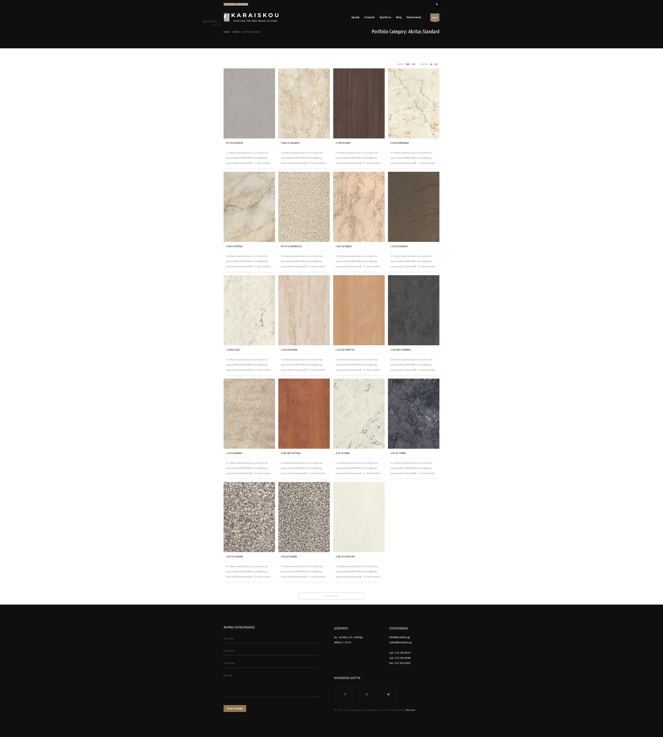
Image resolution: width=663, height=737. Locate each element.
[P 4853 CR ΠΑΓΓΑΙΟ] (249, 207)
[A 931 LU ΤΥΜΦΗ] (413, 414)
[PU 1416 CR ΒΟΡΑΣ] (249, 103)
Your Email (228, 650)
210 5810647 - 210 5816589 (236, 4)
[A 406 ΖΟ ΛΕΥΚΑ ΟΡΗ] (359, 517)
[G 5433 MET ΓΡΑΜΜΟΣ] (413, 310)
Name (408, 64)
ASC (431, 64)
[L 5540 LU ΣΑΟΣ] (249, 310)
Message (228, 675)
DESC (436, 64)
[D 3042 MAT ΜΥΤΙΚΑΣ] (304, 414)
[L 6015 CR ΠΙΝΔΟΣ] (359, 207)
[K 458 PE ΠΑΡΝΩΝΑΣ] (413, 103)
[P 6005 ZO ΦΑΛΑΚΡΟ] (304, 103)
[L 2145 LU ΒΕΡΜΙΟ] (249, 414)
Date (414, 64)
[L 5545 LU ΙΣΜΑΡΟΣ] (413, 207)
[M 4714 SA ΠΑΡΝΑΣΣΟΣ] (304, 207)
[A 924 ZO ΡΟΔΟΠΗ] (249, 517)
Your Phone (229, 663)
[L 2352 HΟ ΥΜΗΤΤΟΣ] (359, 310)
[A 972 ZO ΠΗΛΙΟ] (359, 414)
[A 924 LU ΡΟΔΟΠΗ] (304, 517)
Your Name (229, 638)
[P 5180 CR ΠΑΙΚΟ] (359, 103)
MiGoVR (410, 710)
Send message (235, 708)
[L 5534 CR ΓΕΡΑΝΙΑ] (304, 310)
